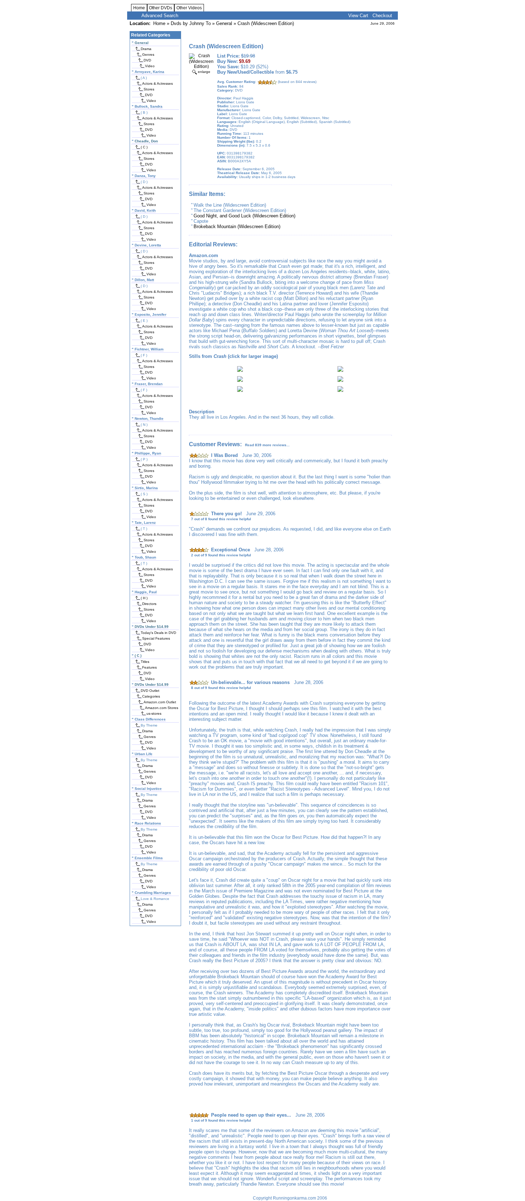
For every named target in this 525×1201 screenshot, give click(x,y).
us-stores (153, 713)
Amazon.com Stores (161, 708)
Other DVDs (160, 7)
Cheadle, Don (146, 141)
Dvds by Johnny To (191, 23)
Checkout (382, 15)
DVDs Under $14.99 (152, 627)
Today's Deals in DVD (158, 633)
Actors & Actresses (157, 83)
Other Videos (189, 7)
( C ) (144, 147)
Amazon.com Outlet (160, 702)
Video (150, 66)
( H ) (144, 598)
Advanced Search (159, 15)
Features (149, 667)
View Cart (358, 15)
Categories (151, 696)
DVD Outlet (150, 691)
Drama (146, 49)
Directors (149, 604)
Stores (149, 89)
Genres (148, 54)
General (224, 23)
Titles (145, 662)
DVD (147, 60)
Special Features (156, 638)
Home (139, 7)
